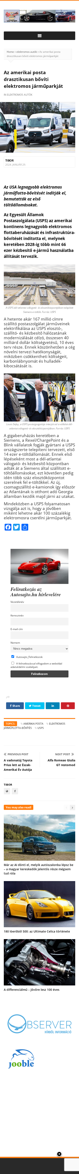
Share (16, 706)
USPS (40, 728)
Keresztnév (17, 615)
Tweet (36, 706)
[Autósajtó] (39, 16)
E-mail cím (17, 629)
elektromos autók (26, 52)
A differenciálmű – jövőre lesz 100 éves (31, 990)
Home (10, 52)
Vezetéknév (17, 601)
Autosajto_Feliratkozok (29, 657)
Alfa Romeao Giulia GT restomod (61, 762)
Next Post (62, 754)
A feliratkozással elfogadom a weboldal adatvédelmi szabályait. (36, 665)
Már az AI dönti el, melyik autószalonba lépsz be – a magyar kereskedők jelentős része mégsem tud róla (38, 869)
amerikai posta (33, 723)
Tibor (9, 160)
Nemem (15, 642)
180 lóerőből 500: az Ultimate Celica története (37, 931)
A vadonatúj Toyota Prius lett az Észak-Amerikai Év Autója (18, 765)
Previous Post (18, 754)
